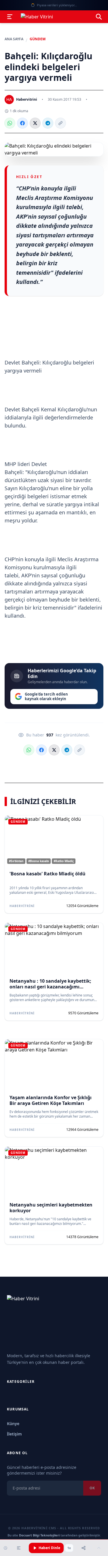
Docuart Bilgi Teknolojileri (39, 1535)
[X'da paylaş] (35, 123)
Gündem (38, 39)
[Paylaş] (83, 1548)
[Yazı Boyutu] (19, 1548)
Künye (13, 1423)
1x (69, 1548)
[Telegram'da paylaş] (48, 123)
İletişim (14, 1434)
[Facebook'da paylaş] (22, 123)
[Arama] (98, 16)
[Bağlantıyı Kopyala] (60, 123)
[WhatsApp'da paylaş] (10, 123)
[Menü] (10, 17)
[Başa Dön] (99, 1548)
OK (92, 1488)
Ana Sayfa (14, 39)
